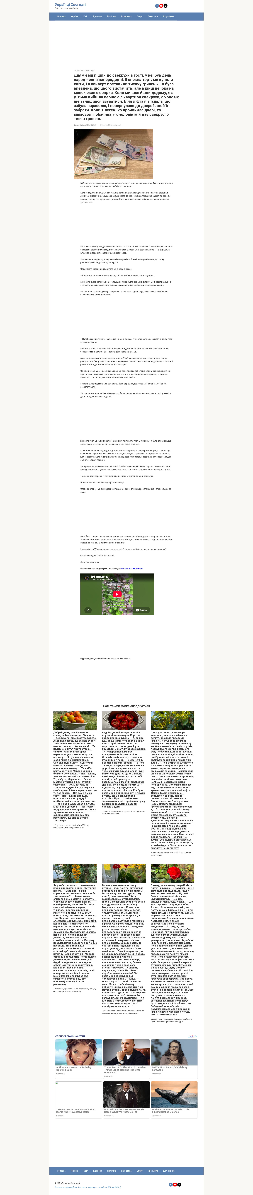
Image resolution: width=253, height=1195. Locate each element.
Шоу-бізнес (168, 16)
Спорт (139, 16)
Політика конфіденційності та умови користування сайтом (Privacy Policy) (88, 1187)
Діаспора (97, 16)
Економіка (126, 16)
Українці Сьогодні (70, 4)
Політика (111, 16)
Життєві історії (114, 125)
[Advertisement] (126, 42)
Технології (153, 16)
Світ (86, 16)
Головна (61, 16)
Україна (74, 16)
